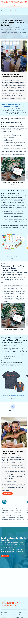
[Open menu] (1, 10)
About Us (3, 617)
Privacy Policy (18, 612)
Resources (4, 612)
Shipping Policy (18, 617)
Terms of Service (18, 614)
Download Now (7, 493)
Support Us (5, 555)
